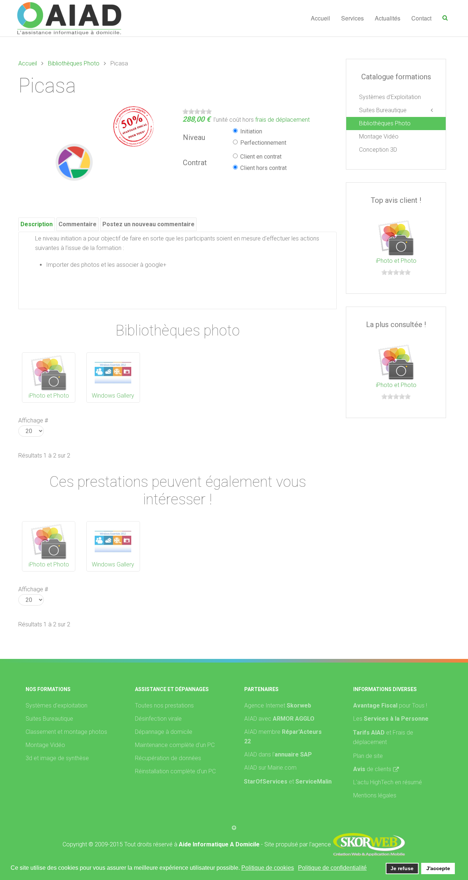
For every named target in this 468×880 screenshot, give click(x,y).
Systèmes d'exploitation (56, 705)
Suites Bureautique (383, 110)
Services (352, 18)
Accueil (320, 18)
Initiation (251, 131)
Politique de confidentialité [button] (332, 868)
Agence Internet (277, 705)
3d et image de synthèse (57, 758)
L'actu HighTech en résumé (387, 782)
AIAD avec (279, 718)
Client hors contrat (263, 167)
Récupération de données (168, 758)
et (310, 781)
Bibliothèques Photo (73, 63)
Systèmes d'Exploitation (390, 97)
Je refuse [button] (402, 868)
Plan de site (368, 755)
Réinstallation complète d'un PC (175, 771)
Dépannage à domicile (163, 731)
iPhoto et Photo (49, 395)
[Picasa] (75, 161)
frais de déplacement (282, 119)
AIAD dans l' (278, 754)
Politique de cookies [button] (267, 868)
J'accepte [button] (438, 868)
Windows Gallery (113, 395)
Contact (421, 18)
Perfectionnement (263, 142)
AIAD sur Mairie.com (270, 767)
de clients (372, 769)
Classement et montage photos (66, 731)
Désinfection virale (158, 718)
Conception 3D (378, 149)
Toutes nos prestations (164, 705)
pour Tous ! (390, 705)
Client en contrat (261, 156)
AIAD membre (283, 736)
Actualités (387, 18)
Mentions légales (374, 795)
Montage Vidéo (379, 136)
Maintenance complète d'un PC (175, 744)
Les (391, 718)
